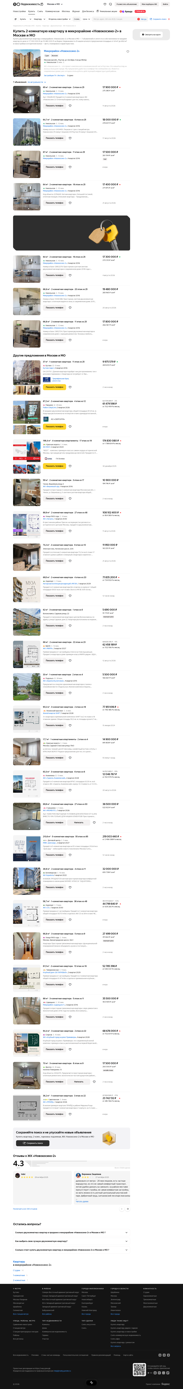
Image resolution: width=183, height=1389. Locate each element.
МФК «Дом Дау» (49, 843)
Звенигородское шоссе (59, 940)
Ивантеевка (116, 1310)
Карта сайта (128, 1355)
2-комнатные (19, 1280)
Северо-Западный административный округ (60, 1296)
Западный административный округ (56, 1307)
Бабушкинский (48, 1310)
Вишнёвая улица (55, 484)
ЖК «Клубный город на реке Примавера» (59, 1037)
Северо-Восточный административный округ (60, 1292)
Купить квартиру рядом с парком (124, 1328)
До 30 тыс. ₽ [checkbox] (24, 236)
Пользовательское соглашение (75, 1355)
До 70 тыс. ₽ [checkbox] (57, 236)
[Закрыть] (169, 19)
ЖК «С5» (46, 908)
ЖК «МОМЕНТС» (50, 810)
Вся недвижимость (21, 1355)
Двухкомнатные (150, 1307)
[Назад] (121, 1208)
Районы (16, 1335)
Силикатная (18, 1310)
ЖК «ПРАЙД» (48, 1102)
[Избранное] (105, 4)
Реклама (34, 1355)
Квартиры (19, 1261)
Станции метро (19, 1328)
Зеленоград (115, 1299)
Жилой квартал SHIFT (51, 713)
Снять (84, 1328)
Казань (84, 1307)
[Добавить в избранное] (128, 51)
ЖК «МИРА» (48, 648)
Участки (45, 1339)
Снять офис (115, 1339)
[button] (110, 4)
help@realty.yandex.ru (62, 1371)
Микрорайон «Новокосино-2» (55, 94)
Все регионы (18, 1339)
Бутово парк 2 (48, 368)
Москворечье (18, 1303)
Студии (16, 1270)
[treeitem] (20, 11)
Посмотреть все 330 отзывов (25, 1209)
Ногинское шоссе (62, 549)
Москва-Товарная (20, 1299)
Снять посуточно (88, 1324)
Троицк (113, 1307)
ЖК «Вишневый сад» (51, 486)
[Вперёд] (127, 1208)
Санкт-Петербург (89, 1296)
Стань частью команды (50, 1355)
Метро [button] (143, 19)
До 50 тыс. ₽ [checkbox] (40, 236)
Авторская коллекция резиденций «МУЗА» (60, 584)
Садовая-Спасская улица (60, 746)
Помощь (117, 1355)
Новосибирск (87, 1299)
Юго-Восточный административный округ (59, 1299)
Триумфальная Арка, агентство (60, 380)
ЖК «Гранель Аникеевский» (54, 778)
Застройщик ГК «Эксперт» (54, 75)
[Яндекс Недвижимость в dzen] (164, 1355)
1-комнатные (19, 1275)
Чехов (45, 484)
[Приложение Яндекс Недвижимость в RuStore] (167, 1373)
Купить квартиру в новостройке (124, 1332)
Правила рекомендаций (101, 1355)
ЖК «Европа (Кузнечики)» (53, 681)
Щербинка (17, 1307)
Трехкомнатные (149, 1299)
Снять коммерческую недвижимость (126, 1335)
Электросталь (48, 549)
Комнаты (46, 1324)
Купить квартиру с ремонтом (122, 1342)
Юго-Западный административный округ (58, 1303)
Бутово (16, 1292)
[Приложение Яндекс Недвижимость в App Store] (155, 1373)
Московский (116, 1303)
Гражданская (18, 1296)
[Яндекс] (165, 1384)
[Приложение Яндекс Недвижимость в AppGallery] (163, 1373)
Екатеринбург (87, 1303)
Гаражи (45, 1335)
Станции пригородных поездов (25, 1332)
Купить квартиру (117, 1324)
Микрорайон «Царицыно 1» (54, 1005)
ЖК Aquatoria (48, 875)
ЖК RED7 (46, 447)
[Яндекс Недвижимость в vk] (159, 1355)
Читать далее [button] (82, 1201)
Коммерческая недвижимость (54, 1332)
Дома (44, 1328)
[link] (165, 4)
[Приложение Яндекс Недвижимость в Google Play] (159, 1373)
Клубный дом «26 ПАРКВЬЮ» (55, 972)
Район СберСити (49, 408)
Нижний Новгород (89, 1310)
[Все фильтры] (15, 19)
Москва (46, 746)
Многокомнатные (150, 1303)
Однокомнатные (150, 1296)
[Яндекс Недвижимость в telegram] (168, 1355)
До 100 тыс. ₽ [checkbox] (73, 236)
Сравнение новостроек (22, 1324)
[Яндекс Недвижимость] (28, 4)
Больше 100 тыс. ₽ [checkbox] (26, 244)
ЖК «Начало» (48, 519)
